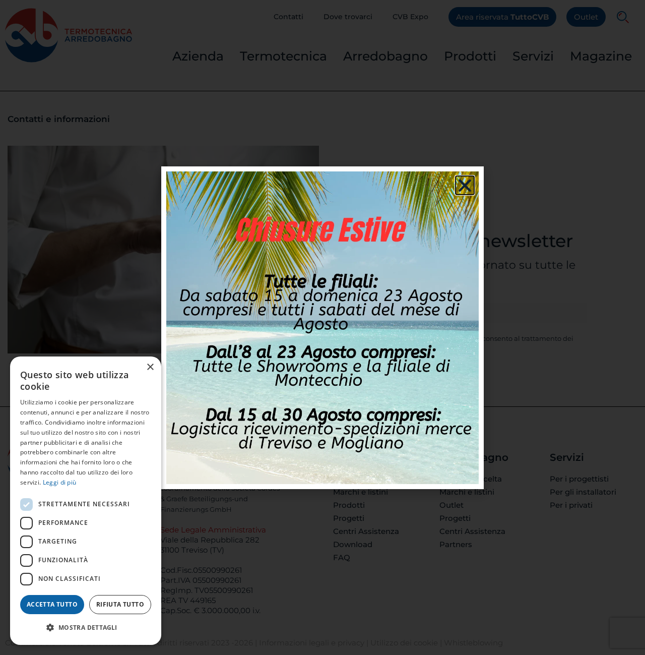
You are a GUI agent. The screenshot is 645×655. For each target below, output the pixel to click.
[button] (85, 628)
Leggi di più (60, 482)
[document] (322, 327)
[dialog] (85, 500)
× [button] (150, 367)
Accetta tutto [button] (52, 604)
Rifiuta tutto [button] (120, 604)
